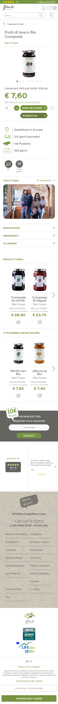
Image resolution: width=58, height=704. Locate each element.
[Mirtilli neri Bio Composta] (18, 353)
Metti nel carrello (32, 107)
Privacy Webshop (40, 565)
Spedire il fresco (39, 542)
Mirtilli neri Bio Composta (18, 373)
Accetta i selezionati (29, 688)
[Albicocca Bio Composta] (40, 353)
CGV (7, 597)
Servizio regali (14, 557)
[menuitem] (53, 16)
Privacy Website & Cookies (40, 577)
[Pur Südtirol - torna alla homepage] (9, 8)
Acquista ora (30, 115)
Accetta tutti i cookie (29, 698)
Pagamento (12, 542)
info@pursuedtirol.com (29, 514)
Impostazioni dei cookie (29, 681)
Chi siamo (10, 550)
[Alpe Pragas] (29, 201)
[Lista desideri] (50, 7)
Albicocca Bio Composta (39, 373)
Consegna (36, 534)
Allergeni (10, 243)
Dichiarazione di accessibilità (14, 569)
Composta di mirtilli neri (18, 299)
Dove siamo (36, 550)
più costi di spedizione (27, 102)
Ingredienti (11, 235)
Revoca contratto (16, 534)
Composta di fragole (39, 299)
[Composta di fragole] (40, 279)
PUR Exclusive (13, 589)
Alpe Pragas (11, 43)
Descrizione (11, 227)
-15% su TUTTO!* (47, 1)
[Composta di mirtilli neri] (18, 279)
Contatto (35, 557)
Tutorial (35, 589)
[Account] (43, 7)
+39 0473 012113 (29, 521)
